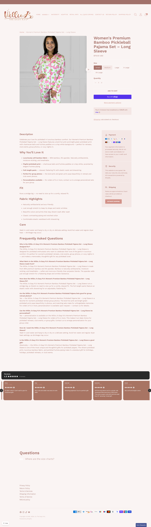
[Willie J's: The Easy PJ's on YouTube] (29, 512)
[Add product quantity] (101, 83)
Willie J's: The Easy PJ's (38, 516)
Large (117, 67)
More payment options (112, 103)
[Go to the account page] (140, 14)
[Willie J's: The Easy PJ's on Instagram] (23, 512)
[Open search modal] (135, 14)
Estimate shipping (113, 201)
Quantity (97, 78)
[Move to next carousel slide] (88, 69)
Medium (107, 67)
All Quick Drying (86, 14)
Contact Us (99, 14)
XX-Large (99, 72)
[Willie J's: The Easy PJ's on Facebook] (21, 512)
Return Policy (111, 14)
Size (95, 63)
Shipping (97, 119)
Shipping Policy (125, 14)
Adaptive (64, 14)
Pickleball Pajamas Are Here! (75, 2)
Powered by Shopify (26, 518)
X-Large (126, 67)
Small (98, 67)
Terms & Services (26, 491)
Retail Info (74, 14)
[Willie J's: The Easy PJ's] (18, 14)
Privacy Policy (25, 485)
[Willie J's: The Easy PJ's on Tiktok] (26, 512)
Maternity (55, 14)
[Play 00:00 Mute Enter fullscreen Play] (53, 69)
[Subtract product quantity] (95, 83)
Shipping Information (28, 494)
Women (45, 14)
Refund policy (25, 500)
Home (38, 14)
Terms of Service (26, 497)
